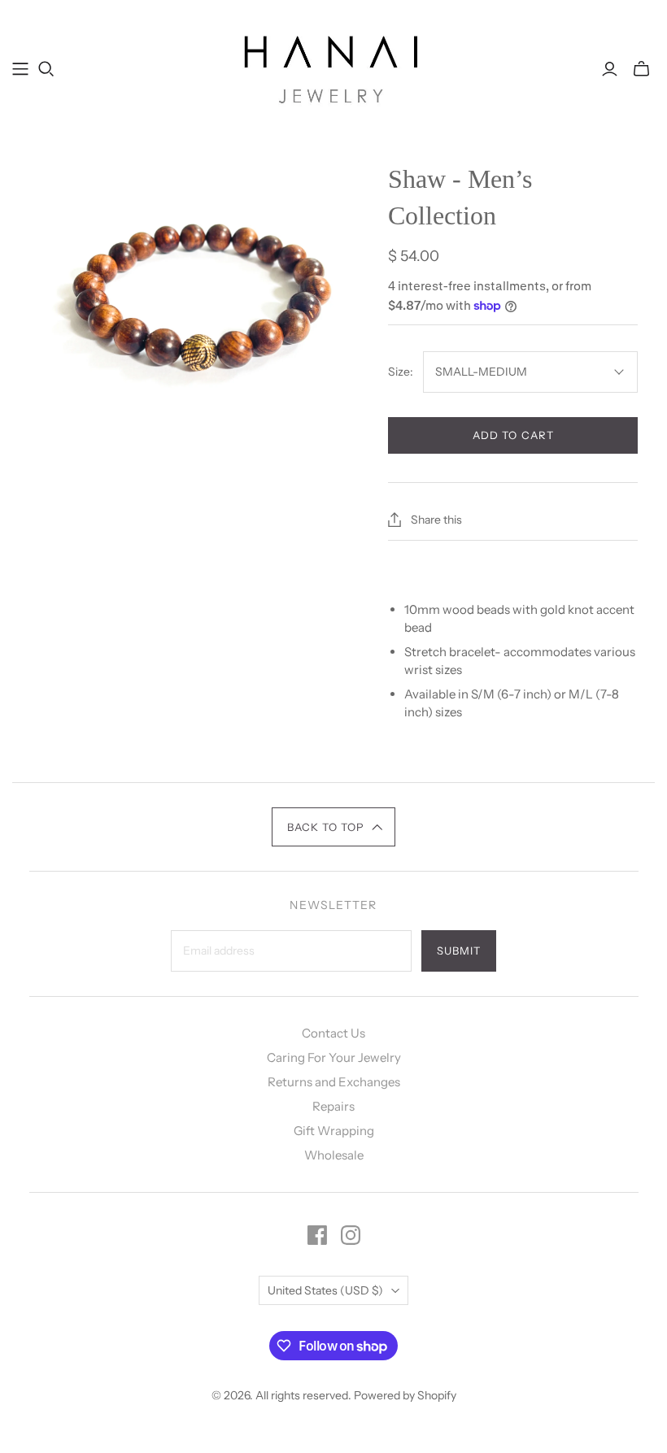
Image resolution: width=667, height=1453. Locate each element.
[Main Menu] (20, 69)
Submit (459, 950)
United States (325, 1290)
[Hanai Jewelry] (334, 68)
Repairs (333, 1106)
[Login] (609, 69)
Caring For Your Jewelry (334, 1057)
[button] (334, 826)
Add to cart (513, 435)
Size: (400, 371)
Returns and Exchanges (334, 1082)
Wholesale (334, 1155)
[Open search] (46, 69)
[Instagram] (350, 1235)
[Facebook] (317, 1235)
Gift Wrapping (334, 1130)
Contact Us (333, 1033)
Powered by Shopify (405, 1395)
